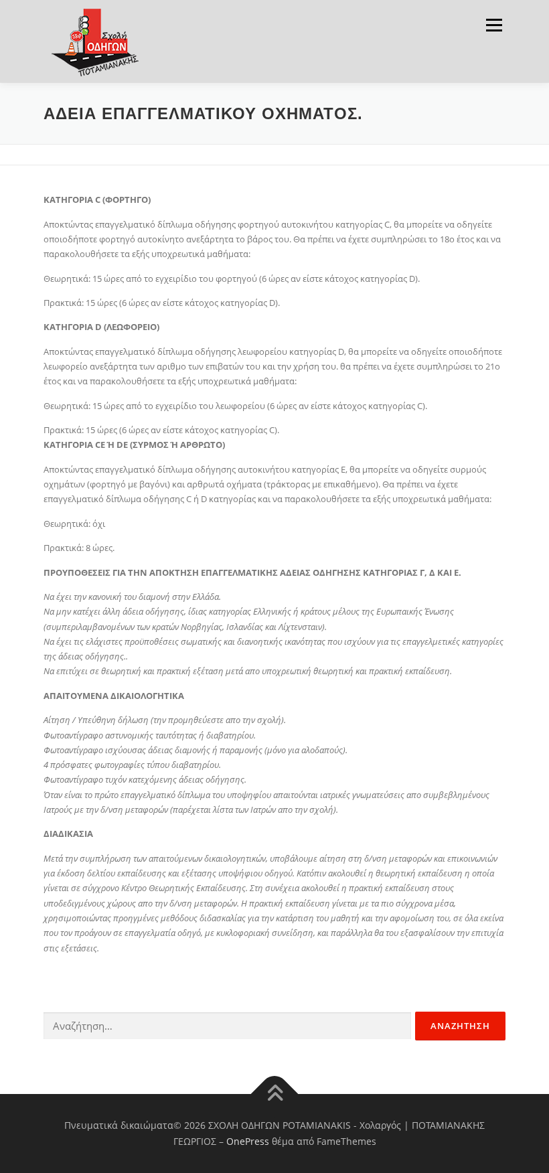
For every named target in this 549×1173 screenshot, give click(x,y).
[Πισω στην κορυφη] (275, 1094)
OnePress (247, 1141)
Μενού (493, 25)
